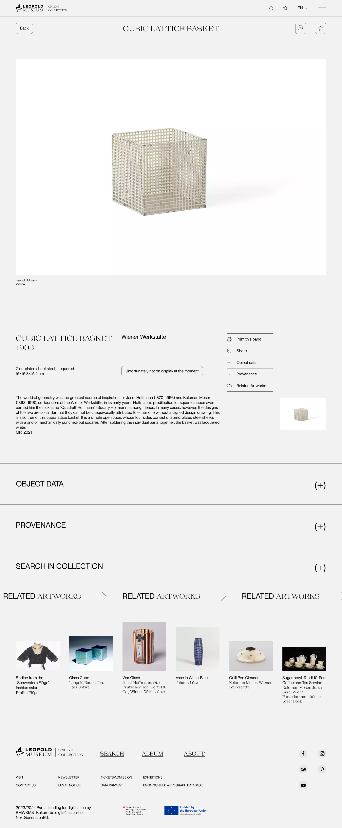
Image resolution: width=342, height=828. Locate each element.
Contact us (26, 785)
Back (24, 28)
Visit (19, 777)
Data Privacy (111, 785)
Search (112, 753)
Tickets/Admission (116, 777)
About (194, 753)
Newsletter (68, 777)
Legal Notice (69, 785)
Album (152, 753)
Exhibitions (152, 777)
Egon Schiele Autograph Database (173, 785)
